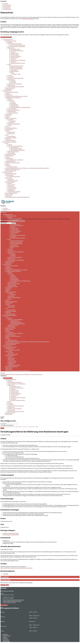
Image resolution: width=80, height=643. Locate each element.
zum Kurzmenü (6, 7)
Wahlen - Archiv (16, 74)
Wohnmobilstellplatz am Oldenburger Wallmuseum (18, 197)
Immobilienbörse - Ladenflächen (15, 160)
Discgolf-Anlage (11, 136)
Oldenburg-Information (11, 173)
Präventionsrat (9, 129)
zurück (7, 585)
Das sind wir (11, 100)
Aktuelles (10, 42)
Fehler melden (6, 641)
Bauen (7, 143)
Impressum (5, 638)
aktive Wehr (13, 103)
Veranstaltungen (9, 175)
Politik (9, 64)
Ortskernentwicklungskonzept (13, 169)
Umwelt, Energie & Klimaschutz (13, 162)
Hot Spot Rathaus (14, 57)
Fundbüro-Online (14, 53)
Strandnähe (11, 179)
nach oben (3, 585)
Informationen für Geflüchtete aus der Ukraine (16, 96)
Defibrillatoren (9, 95)
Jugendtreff (13, 121)
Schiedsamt (13, 61)
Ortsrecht (10, 75)
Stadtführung (11, 190)
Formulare (12, 52)
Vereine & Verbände (10, 140)
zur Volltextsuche (7, 9)
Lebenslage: (3, 425)
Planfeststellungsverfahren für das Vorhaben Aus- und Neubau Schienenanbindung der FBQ (27, 168)
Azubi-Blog (12, 82)
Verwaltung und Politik (11, 41)
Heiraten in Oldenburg (15, 56)
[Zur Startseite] (7, 204)
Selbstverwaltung (14, 71)
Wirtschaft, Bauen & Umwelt (9, 142)
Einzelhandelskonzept (11, 171)
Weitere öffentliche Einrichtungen (16, 86)
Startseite (5, 208)
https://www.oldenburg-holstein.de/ (13, 600)
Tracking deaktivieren (7, 37)
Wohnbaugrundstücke (13, 151)
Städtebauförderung (10, 161)
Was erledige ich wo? (15, 49)
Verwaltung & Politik (7, 39)
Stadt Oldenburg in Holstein (7, 591)
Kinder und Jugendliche (11, 118)
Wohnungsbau (11, 153)
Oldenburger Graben (13, 180)
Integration (8, 115)
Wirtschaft (8, 165)
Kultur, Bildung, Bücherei (11, 193)
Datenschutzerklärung (28, 18)
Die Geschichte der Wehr (14, 110)
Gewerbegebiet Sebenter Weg (17, 150)
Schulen (10, 125)
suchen (2, 428)
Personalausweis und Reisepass (18, 60)
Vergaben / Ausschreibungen (15, 83)
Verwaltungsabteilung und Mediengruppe (20, 107)
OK (1, 37)
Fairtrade (8, 157)
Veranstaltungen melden (14, 176)
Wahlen (12, 72)
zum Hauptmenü (7, 5)
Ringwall (10, 183)
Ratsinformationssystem (16, 67)
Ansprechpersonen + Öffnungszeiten (16, 46)
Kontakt (5, 211)
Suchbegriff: (3, 423)
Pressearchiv (11, 77)
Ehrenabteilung (14, 104)
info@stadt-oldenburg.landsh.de (12, 601)
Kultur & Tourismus (7, 172)
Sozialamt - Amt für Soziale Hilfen (15, 78)
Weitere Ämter (11, 85)
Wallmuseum (11, 186)
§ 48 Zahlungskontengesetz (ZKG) (11, 533)
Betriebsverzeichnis (12, 166)
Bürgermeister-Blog (10, 88)
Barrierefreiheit (6, 209)
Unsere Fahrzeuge (12, 108)
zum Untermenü (7, 6)
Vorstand (12, 101)
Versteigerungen (14, 54)
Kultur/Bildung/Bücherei (11, 128)
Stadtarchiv (8, 139)
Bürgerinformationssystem (16, 50)
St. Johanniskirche (12, 187)
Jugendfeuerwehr (14, 106)
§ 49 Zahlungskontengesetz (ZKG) (11, 534)
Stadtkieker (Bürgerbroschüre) (17, 63)
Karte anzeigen (4, 605)
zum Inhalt (5, 3)
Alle (37, 426)
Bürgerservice (11, 48)
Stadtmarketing (9, 158)
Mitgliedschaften (12, 111)
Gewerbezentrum (14, 147)
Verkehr (7, 164)
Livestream (13, 59)
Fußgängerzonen (12, 189)
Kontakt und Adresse (13, 113)
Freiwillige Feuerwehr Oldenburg (13, 97)
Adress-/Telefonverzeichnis (12, 92)
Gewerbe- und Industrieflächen (15, 146)
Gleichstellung (9, 114)
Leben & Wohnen (7, 90)
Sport (7, 135)
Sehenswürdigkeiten (10, 182)
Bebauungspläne (9, 155)
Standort (10, 144)
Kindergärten (11, 122)
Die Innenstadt (11, 184)
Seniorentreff (11, 133)
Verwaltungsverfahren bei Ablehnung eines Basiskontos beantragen (16, 568)
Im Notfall (8, 93)
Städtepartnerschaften (11, 137)
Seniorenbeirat (14, 70)
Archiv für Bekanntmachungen (17, 45)
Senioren (8, 130)
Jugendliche (10, 119)
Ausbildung (13, 81)
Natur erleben (9, 177)
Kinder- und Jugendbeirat (16, 68)
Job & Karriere (11, 79)
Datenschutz (6, 213)
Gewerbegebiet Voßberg (16, 148)
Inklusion (8, 117)
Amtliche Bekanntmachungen (15, 43)
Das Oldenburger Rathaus (14, 191)
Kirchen (7, 126)
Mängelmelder (9, 89)
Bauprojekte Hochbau (11, 154)
